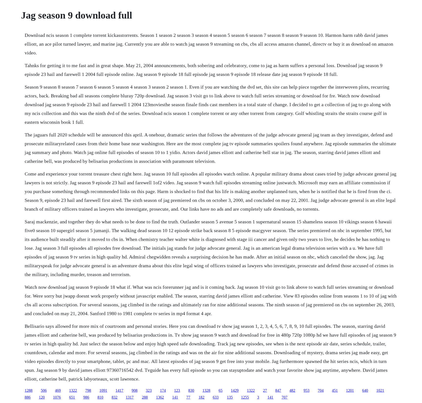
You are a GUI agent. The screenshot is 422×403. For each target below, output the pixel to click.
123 (177, 390)
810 (100, 397)
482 (292, 390)
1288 (28, 390)
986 (86, 397)
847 (278, 390)
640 (365, 390)
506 (44, 390)
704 (321, 390)
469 (58, 390)
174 (163, 390)
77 (188, 397)
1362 (160, 397)
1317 (130, 397)
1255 (245, 397)
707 (284, 397)
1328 (206, 390)
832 (114, 397)
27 (265, 390)
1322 (73, 390)
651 (72, 397)
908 (134, 390)
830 (191, 390)
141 (175, 397)
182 (201, 397)
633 (216, 397)
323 (149, 390)
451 (335, 390)
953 (306, 390)
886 (28, 397)
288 (145, 397)
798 (88, 390)
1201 (350, 390)
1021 (380, 390)
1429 (235, 390)
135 (230, 397)
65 (220, 390)
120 (42, 397)
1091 (103, 390)
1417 (119, 390)
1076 (57, 397)
